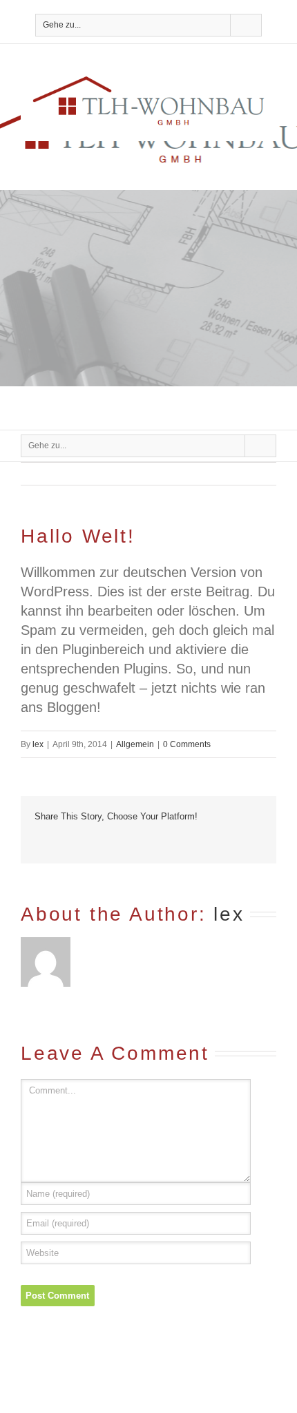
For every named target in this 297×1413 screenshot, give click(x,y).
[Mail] (215, 841)
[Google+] (127, 841)
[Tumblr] (105, 841)
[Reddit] (171, 841)
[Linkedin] (149, 841)
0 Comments (187, 744)
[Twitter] (61, 841)
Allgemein (135, 744)
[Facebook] (39, 841)
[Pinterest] (83, 841)
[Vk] (193, 841)
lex (38, 744)
